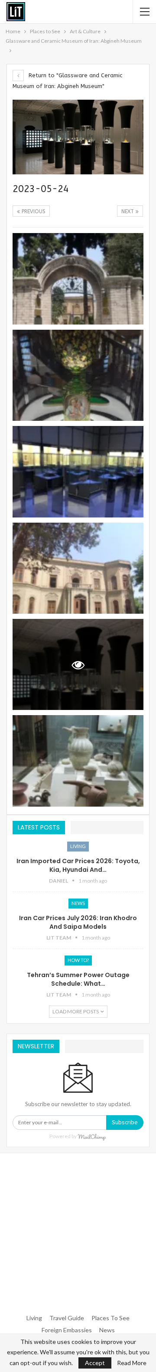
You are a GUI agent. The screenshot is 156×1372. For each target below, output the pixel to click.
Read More (131, 1363)
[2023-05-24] (78, 278)
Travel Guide (66, 1318)
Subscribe (125, 1122)
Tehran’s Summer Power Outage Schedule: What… (78, 979)
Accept (95, 1362)
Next (128, 211)
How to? (78, 960)
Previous (33, 211)
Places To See (110, 1318)
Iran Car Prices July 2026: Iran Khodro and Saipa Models (78, 922)
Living (78, 846)
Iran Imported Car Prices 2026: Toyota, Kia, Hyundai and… (78, 865)
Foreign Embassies (67, 1330)
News (78, 903)
